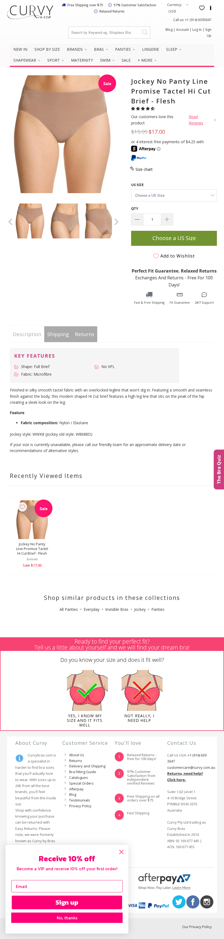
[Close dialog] (121, 852)
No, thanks (67, 917)
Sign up (66, 902)
